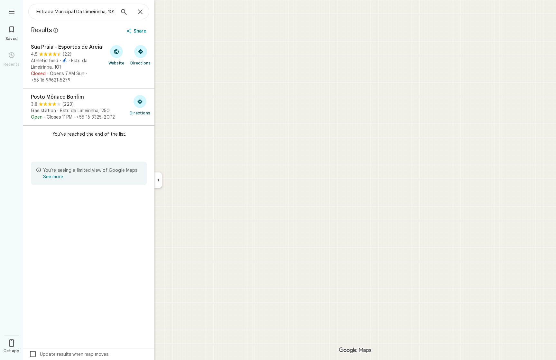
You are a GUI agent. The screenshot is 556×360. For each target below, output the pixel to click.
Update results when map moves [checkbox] (68, 354)
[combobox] (75, 11)
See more (53, 177)
